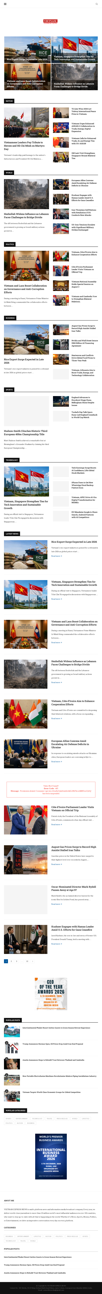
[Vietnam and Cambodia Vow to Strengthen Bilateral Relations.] (61, 300)
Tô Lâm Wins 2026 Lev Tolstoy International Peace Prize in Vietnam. (84, 111)
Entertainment (22, 1119)
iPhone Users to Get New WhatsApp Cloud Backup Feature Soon (82, 485)
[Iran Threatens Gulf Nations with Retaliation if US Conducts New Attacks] (61, 214)
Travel (49, 1119)
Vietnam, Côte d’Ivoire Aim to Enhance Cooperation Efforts (84, 253)
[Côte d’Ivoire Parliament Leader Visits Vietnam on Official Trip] (61, 271)
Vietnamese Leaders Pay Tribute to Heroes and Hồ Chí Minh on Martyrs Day (24, 146)
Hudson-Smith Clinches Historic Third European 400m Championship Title (25, 432)
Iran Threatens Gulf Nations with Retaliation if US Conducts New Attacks (84, 212)
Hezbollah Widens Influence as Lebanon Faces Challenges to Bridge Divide (74, 85)
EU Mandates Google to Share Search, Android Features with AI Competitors (84, 514)
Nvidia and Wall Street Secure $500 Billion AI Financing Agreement (85, 343)
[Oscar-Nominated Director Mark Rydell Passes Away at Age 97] (25, 899)
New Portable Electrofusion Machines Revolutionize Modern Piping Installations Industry (59, 1076)
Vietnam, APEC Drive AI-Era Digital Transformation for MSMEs (84, 500)
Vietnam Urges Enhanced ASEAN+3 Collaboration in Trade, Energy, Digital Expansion (83, 127)
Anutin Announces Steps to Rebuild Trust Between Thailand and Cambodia (53, 1060)
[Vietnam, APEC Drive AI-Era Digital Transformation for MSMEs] (61, 501)
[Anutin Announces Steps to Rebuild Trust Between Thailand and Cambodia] (12, 1064)
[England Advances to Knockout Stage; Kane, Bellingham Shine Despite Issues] (61, 401)
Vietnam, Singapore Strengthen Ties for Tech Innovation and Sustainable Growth (74, 58)
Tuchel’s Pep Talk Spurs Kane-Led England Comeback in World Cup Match (84, 415)
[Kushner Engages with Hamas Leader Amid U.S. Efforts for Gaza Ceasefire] (61, 199)
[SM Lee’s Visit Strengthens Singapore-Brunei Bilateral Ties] (61, 157)
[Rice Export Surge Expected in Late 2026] (27, 49)
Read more (55, 556)
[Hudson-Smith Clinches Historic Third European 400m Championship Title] (26, 411)
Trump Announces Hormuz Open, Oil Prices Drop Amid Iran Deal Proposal (53, 1044)
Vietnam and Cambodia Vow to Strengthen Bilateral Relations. (84, 299)
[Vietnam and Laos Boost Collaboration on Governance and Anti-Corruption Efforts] (27, 77)
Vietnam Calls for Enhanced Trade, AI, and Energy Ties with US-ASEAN (84, 141)
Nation (20, 1123)
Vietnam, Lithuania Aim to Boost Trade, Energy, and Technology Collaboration (83, 373)
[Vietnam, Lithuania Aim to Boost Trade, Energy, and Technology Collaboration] (61, 374)
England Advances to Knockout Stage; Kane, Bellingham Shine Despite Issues (83, 401)
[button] (9, 63)
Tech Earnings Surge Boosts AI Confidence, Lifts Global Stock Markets (84, 470)
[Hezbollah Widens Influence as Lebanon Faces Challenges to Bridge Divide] (74, 77)
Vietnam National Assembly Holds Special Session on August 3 (84, 284)
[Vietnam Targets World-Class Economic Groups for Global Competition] (12, 1096)
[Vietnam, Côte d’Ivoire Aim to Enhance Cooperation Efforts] (61, 256)
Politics (9, 1123)
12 (27, 961)
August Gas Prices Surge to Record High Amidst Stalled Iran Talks (84, 328)
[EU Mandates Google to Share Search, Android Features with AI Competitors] (61, 516)
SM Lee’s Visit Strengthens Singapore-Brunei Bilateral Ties (83, 156)
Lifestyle (85, 1119)
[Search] (96, 4)
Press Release (62, 1119)
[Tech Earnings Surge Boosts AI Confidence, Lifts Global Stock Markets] (61, 471)
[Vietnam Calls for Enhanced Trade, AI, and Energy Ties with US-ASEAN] (61, 142)
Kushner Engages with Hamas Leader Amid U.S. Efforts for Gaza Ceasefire (83, 198)
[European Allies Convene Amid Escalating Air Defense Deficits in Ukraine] (61, 184)
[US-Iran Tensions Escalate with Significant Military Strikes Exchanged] (61, 228)
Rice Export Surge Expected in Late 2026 (27, 59)
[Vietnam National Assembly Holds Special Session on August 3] (61, 285)
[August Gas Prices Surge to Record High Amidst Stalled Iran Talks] (61, 329)
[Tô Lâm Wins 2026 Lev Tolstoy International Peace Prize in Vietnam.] (61, 113)
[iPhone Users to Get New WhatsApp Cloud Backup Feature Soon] (61, 486)
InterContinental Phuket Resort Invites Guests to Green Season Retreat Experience (56, 1028)
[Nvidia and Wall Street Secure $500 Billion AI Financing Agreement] (61, 344)
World (74, 1119)
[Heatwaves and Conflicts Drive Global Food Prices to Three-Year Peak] (61, 359)
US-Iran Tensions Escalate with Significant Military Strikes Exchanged (83, 227)
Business (30, 1123)
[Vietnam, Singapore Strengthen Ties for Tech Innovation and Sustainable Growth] (74, 49)
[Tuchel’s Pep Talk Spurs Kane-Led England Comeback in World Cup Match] (61, 416)
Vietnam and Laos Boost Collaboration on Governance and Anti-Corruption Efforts (26, 84)
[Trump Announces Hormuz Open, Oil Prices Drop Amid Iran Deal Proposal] (12, 1048)
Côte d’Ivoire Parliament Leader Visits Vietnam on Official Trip (83, 269)
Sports (8, 1119)
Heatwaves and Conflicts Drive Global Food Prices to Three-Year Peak (83, 358)
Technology (37, 1119)
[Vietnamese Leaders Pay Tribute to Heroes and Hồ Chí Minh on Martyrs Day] (26, 123)
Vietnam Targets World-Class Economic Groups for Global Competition (51, 1092)
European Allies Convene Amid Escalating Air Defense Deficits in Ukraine (84, 183)
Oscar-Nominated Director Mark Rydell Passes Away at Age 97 (73, 888)
